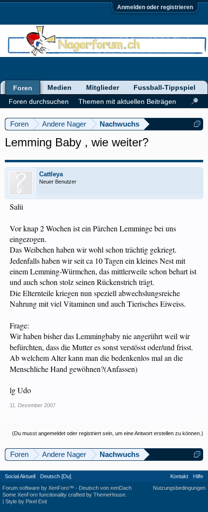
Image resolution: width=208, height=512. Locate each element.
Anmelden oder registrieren (155, 7)
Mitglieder (102, 87)
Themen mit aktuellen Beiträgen (127, 101)
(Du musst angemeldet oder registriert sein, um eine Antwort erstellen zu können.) (107, 433)
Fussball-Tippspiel (164, 87)
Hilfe (198, 476)
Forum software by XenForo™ (38, 488)
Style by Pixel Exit (26, 501)
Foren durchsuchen (39, 101)
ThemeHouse (109, 495)
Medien (59, 87)
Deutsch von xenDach (105, 488)
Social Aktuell (20, 476)
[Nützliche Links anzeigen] (197, 124)
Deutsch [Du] (55, 476)
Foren (22, 88)
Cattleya (51, 174)
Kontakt (179, 476)
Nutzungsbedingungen (179, 488)
